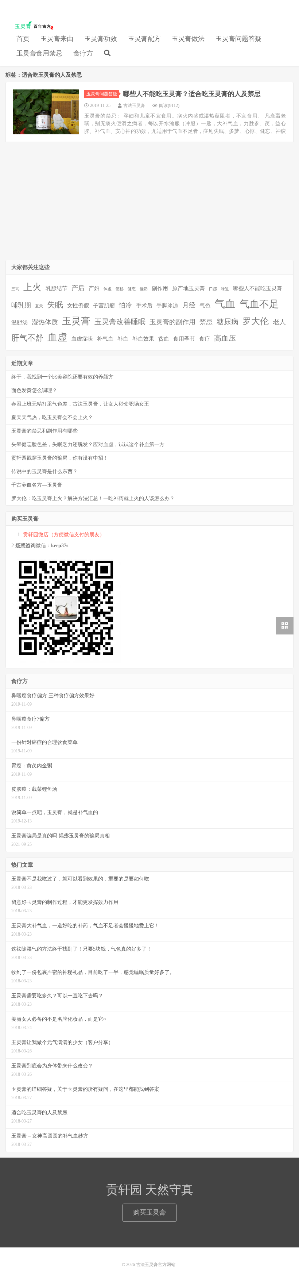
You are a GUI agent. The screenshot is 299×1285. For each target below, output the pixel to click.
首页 (23, 38)
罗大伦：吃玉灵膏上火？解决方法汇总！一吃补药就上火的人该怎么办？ (93, 498)
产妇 (94, 288)
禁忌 (206, 322)
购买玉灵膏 (149, 1212)
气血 (225, 304)
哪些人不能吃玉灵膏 (257, 288)
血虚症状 (82, 339)
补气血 (105, 339)
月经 (188, 305)
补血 (122, 339)
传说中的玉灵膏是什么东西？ (44, 471)
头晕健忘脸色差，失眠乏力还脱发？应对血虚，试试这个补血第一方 (87, 444)
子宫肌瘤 (104, 305)
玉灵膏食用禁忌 (39, 53)
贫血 (163, 339)
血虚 (57, 337)
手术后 (144, 305)
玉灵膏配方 (144, 38)
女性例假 (78, 305)
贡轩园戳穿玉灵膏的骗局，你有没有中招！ (59, 458)
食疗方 (83, 53)
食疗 (204, 339)
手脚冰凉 (167, 305)
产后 (78, 288)
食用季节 (184, 339)
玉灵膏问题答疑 (238, 38)
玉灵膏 (76, 321)
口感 (213, 289)
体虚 (108, 289)
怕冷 (125, 305)
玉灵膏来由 (56, 38)
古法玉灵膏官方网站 (32, 26)
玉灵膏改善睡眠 (119, 322)
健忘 (132, 289)
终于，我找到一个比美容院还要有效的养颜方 (62, 377)
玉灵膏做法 (188, 38)
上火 (32, 287)
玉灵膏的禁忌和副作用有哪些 (44, 431)
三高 (15, 289)
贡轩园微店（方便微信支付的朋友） (64, 534)
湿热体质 (45, 322)
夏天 (39, 306)
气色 (204, 305)
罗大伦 (255, 321)
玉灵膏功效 (100, 38)
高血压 (225, 338)
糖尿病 (227, 322)
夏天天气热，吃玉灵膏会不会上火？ (52, 417)
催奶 (144, 289)
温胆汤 (19, 322)
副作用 (160, 288)
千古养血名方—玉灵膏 (36, 485)
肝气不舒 (27, 337)
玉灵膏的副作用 (172, 322)
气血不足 (259, 304)
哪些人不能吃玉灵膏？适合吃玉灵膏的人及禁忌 (192, 93)
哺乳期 (21, 305)
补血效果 (143, 339)
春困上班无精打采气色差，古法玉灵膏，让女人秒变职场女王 (80, 404)
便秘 (120, 289)
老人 (279, 322)
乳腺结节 (56, 288)
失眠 (55, 304)
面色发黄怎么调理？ (34, 390)
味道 (225, 289)
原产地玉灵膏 (188, 288)
